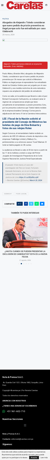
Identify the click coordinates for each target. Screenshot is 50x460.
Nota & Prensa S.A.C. (12, 374)
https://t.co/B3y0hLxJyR (28, 177)
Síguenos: (7, 441)
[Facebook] (11, 448)
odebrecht (8, 194)
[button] (4, 240)
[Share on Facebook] (26, 204)
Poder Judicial (21, 194)
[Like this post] (20, 204)
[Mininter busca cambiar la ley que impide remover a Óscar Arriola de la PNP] (25, 233)
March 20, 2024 (36, 180)
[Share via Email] (42, 204)
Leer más (44, 457)
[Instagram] (22, 448)
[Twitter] (16, 448)
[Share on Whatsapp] (36, 204)
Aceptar (34, 458)
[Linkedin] (27, 448)
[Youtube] (33, 448)
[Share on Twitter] (31, 204)
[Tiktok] (39, 448)
